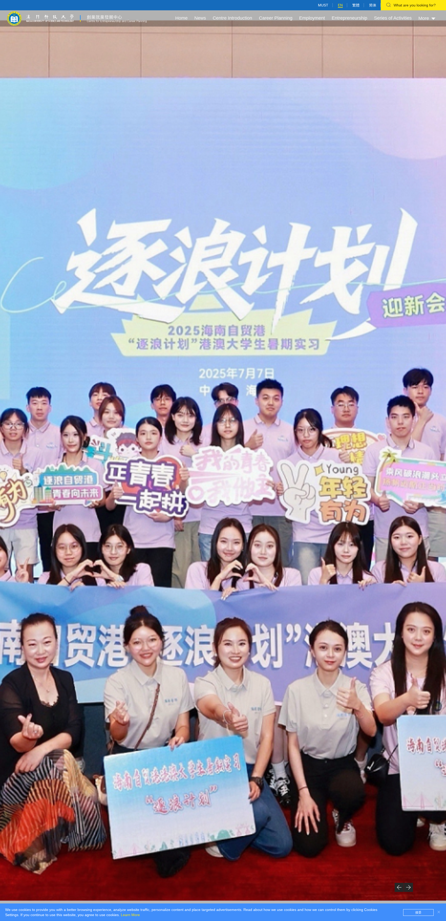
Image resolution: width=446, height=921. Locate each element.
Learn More (130, 915)
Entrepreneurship (349, 18)
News (200, 18)
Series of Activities (393, 18)
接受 (418, 912)
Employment (312, 18)
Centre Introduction (232, 18)
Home (181, 18)
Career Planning (275, 18)
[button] (399, 887)
